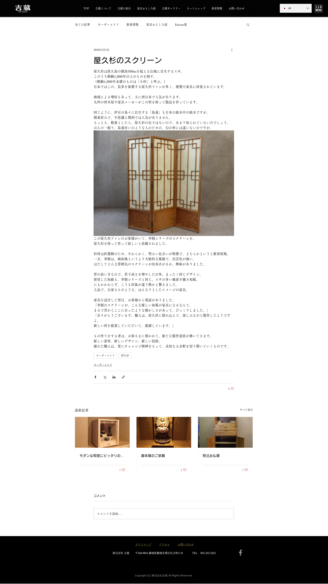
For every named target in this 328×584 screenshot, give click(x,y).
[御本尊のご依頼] (163, 432)
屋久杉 (125, 355)
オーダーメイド (108, 24)
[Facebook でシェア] (95, 377)
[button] (318, 8)
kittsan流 (181, 24)
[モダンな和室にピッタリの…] (102, 432)
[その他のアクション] (231, 50)
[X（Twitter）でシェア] (104, 377)
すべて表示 (246, 409)
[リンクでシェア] (123, 377)
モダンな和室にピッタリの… (102, 455)
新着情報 (132, 24)
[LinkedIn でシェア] (114, 377)
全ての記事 (82, 24)
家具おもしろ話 (156, 24)
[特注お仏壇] (225, 432)
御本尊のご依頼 (153, 455)
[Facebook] (240, 553)
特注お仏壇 (211, 455)
